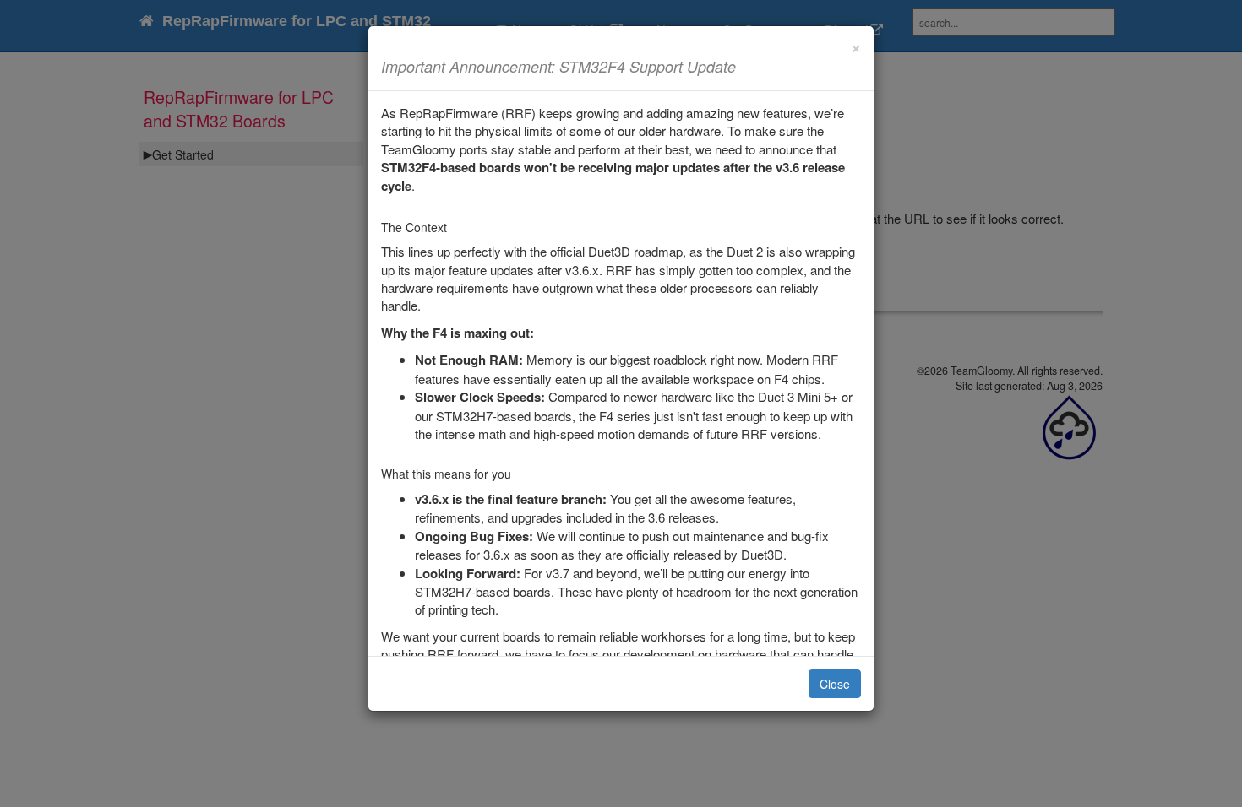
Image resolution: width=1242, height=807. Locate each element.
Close (835, 683)
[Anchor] (743, 65)
